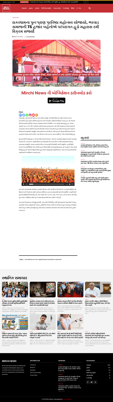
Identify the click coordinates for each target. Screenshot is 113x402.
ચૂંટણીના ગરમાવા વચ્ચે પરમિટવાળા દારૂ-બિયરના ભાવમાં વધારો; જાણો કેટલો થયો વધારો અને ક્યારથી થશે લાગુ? (42, 303)
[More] (36, 115)
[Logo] (6, 8)
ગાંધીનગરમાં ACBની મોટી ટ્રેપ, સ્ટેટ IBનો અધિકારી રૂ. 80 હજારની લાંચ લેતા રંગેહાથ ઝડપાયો (42, 336)
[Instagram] (30, 115)
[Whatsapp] (26, 115)
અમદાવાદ (15, 17)
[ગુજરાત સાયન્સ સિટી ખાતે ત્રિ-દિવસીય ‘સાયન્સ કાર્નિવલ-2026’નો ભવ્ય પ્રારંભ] (70, 289)
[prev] (84, 2)
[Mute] (70, 184)
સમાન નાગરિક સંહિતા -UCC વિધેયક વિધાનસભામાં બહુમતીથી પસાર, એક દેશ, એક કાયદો (97, 303)
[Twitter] (23, 115)
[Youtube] (33, 115)
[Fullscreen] (72, 184)
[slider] (46, 184)
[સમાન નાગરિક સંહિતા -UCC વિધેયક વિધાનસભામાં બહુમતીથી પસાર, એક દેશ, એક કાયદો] (98, 289)
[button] (89, 8)
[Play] (24, 184)
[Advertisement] (48, 233)
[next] (87, 2)
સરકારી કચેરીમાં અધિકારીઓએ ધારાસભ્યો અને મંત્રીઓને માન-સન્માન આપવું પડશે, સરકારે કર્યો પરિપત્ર (97, 336)
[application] (48, 171)
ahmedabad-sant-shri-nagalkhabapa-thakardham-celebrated (43, 259)
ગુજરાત (3, 299)
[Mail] (91, 382)
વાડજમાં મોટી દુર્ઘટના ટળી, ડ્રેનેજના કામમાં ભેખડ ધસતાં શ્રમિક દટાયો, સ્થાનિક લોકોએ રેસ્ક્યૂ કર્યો (69, 368)
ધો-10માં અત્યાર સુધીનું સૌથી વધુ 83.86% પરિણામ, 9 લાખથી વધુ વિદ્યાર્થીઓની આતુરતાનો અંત (15, 303)
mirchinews (31, 37)
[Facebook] (20, 115)
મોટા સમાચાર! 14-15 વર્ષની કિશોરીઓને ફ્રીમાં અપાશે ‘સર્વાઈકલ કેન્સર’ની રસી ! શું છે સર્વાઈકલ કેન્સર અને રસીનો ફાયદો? (70, 336)
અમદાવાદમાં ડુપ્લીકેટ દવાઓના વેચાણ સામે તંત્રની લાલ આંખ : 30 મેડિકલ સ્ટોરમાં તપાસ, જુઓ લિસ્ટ (69, 387)
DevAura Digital (66, 399)
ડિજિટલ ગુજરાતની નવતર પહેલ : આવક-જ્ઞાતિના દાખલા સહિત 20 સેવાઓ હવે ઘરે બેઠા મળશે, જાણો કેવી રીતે (14, 336)
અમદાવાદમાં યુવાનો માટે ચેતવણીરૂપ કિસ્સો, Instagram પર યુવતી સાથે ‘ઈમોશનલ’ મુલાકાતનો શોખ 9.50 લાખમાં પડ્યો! (95, 154)
